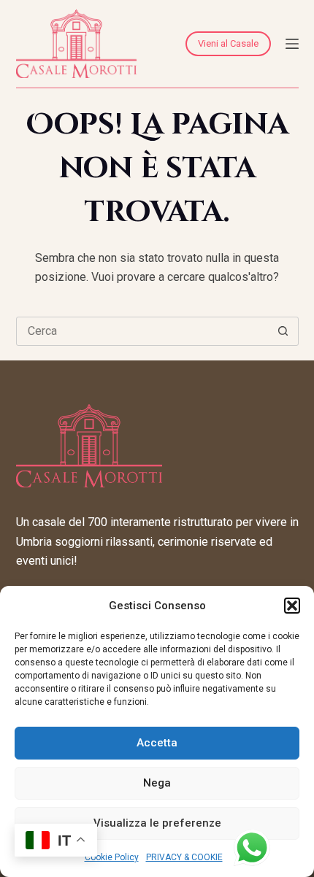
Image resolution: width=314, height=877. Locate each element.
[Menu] (292, 43)
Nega (157, 782)
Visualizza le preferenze (157, 823)
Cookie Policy (112, 857)
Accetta (157, 742)
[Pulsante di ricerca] (283, 331)
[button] (292, 605)
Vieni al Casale (228, 43)
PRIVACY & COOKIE (184, 857)
